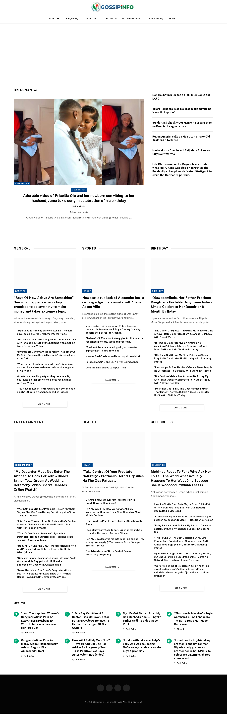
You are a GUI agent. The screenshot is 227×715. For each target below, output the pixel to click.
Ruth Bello (80, 206)
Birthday (157, 291)
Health (87, 465)
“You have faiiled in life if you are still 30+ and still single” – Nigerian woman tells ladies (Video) (46, 390)
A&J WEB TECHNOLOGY (130, 702)
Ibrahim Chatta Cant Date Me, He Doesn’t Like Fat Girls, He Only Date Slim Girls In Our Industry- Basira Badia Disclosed (182, 507)
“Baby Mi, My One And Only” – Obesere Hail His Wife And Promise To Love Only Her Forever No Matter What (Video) (46, 549)
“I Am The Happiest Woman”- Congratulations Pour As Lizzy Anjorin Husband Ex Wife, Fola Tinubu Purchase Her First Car (40, 620)
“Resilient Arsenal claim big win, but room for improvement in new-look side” (112, 349)
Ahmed (180, 629)
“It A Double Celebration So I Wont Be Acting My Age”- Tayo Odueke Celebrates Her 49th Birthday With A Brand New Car (182, 379)
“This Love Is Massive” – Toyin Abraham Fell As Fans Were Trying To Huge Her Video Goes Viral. (193, 619)
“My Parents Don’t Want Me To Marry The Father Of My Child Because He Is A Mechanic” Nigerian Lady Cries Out (46, 355)
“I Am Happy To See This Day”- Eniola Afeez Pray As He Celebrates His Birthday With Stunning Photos (183, 369)
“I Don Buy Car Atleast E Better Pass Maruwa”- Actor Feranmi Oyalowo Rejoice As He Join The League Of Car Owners (90, 620)
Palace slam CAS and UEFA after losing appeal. (113, 362)
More (172, 18)
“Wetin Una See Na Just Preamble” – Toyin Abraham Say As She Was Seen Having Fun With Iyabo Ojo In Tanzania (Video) (46, 512)
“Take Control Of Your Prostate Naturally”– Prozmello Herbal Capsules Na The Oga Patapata (113, 476)
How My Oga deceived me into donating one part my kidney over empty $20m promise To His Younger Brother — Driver (115, 542)
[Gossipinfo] (113, 7)
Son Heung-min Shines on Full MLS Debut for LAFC (181, 96)
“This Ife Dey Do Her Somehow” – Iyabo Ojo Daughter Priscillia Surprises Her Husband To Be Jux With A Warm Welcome (45, 536)
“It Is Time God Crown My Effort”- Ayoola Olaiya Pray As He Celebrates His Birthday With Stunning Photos (183, 358)
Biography (72, 18)
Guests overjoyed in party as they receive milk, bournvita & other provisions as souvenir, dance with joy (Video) (44, 379)
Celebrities (90, 18)
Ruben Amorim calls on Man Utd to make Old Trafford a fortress (181, 138)
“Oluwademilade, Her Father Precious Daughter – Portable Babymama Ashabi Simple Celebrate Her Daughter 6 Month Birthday (182, 304)
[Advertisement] (113, 55)
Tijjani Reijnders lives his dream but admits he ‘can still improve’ (181, 110)
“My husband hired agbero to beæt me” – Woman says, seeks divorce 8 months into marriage (44, 332)
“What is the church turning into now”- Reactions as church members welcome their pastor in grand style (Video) (45, 367)
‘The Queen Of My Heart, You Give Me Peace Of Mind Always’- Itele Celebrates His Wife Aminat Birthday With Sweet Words (183, 334)
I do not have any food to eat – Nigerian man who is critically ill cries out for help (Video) (114, 532)
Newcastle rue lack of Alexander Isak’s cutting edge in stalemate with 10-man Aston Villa (113, 302)
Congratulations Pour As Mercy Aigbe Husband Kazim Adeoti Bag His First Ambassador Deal (39, 646)
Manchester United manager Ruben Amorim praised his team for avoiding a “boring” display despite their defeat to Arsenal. (113, 329)
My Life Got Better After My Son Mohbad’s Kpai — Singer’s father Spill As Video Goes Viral (142, 619)
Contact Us (110, 18)
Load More (44, 404)
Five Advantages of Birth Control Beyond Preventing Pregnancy (109, 553)
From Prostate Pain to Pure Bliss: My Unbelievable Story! (114, 523)
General (20, 291)
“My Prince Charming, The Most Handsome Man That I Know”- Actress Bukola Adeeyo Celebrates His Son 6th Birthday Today (182, 392)
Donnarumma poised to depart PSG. (106, 367)
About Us (54, 18)
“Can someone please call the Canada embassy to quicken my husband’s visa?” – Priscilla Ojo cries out (183, 518)
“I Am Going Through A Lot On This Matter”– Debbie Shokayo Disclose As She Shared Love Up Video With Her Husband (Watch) (46, 524)
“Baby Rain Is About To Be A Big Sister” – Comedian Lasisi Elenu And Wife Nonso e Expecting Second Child (183, 529)
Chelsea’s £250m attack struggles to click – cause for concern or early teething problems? (114, 340)
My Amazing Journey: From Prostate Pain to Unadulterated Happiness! (110, 501)
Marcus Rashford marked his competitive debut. (113, 356)
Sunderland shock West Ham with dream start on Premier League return (182, 124)
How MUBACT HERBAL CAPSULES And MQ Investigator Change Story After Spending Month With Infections (114, 512)
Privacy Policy (154, 18)
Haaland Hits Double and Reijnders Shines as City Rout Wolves (181, 152)
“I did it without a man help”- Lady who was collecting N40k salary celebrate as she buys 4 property (142, 646)
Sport (87, 291)
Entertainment (131, 18)
